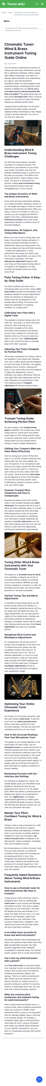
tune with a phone (12, 989)
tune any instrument (12, 807)
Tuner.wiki (16, 4)
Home (4, 12)
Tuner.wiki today (11, 867)
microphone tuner (32, 464)
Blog (10, 12)
